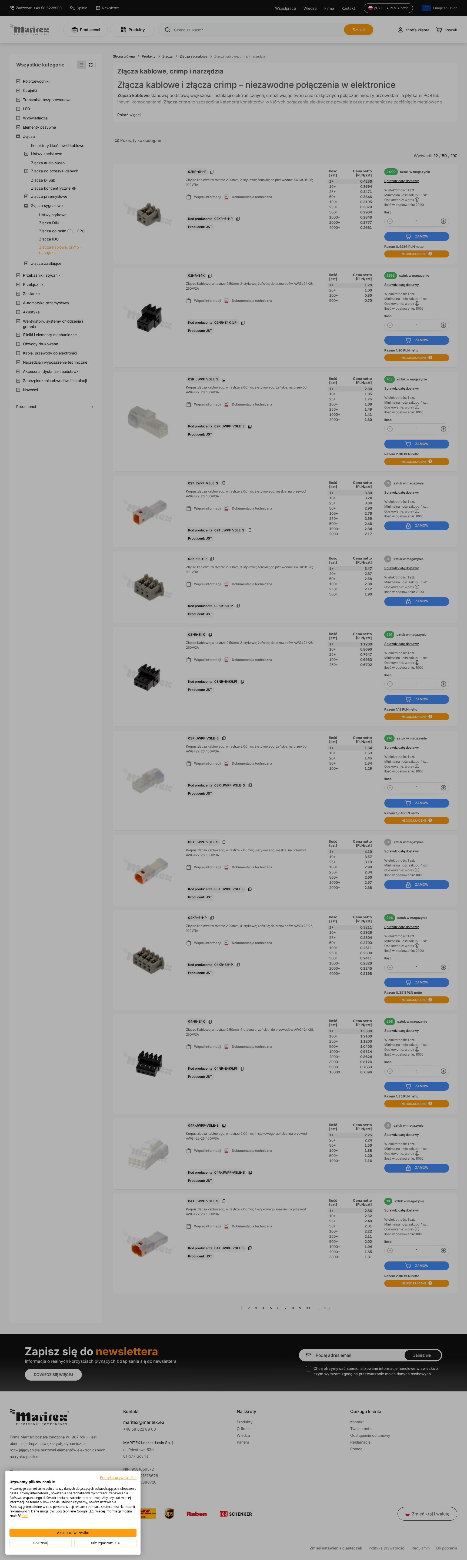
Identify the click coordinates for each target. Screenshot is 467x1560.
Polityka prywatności (118, 1477)
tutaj (25, 1516)
